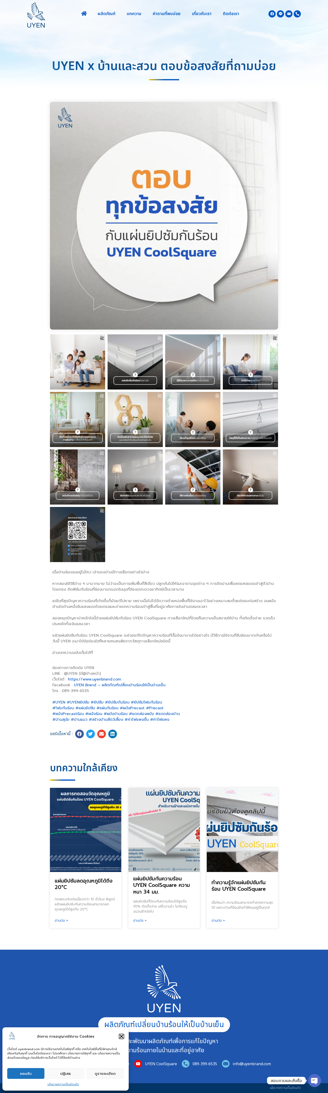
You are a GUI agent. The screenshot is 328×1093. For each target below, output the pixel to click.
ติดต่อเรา (231, 14)
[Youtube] (288, 13)
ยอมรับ (26, 1073)
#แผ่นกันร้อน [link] (107, 708)
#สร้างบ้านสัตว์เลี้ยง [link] (106, 719)
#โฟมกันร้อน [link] (63, 708)
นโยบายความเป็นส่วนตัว (63, 1084)
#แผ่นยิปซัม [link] (85, 708)
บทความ (134, 14)
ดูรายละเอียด (105, 1073)
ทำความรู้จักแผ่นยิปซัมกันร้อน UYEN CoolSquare (239, 886)
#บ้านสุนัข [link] (60, 719)
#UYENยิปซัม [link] (78, 702)
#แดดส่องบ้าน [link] (167, 714)
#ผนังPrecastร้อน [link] (68, 714)
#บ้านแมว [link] (79, 719)
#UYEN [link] (58, 702)
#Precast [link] (155, 708)
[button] (121, 1036)
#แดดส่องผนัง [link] (141, 714)
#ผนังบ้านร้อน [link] (116, 714)
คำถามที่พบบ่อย (167, 14)
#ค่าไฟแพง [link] (159, 719)
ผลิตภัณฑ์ (106, 14)
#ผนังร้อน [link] (93, 714)
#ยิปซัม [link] (97, 702)
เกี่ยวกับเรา (202, 14)
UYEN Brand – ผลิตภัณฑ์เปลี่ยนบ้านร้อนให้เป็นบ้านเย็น (119, 685)
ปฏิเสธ (65, 1073)
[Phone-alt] (297, 13)
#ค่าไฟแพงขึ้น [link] (137, 719)
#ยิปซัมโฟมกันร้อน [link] (146, 702)
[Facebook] (272, 13)
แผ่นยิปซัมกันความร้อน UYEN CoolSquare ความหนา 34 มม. (161, 885)
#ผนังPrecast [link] (132, 708)
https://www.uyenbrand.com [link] (94, 679)
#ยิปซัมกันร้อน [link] (117, 702)
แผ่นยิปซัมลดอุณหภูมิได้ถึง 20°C (84, 884)
